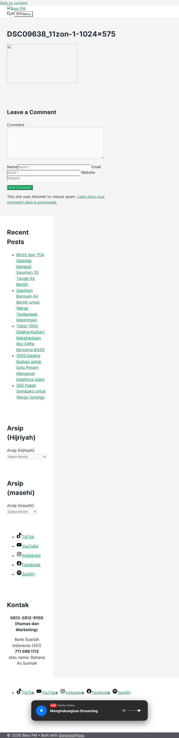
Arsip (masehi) (20, 505)
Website (88, 172)
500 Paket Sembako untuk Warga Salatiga (31, 391)
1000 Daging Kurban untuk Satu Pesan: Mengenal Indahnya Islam (30, 367)
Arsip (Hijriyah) (20, 450)
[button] (10, 14)
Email (96, 166)
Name (12, 166)
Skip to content (13, 2)
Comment (15, 124)
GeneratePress (71, 735)
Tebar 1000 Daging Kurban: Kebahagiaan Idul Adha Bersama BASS (30, 338)
